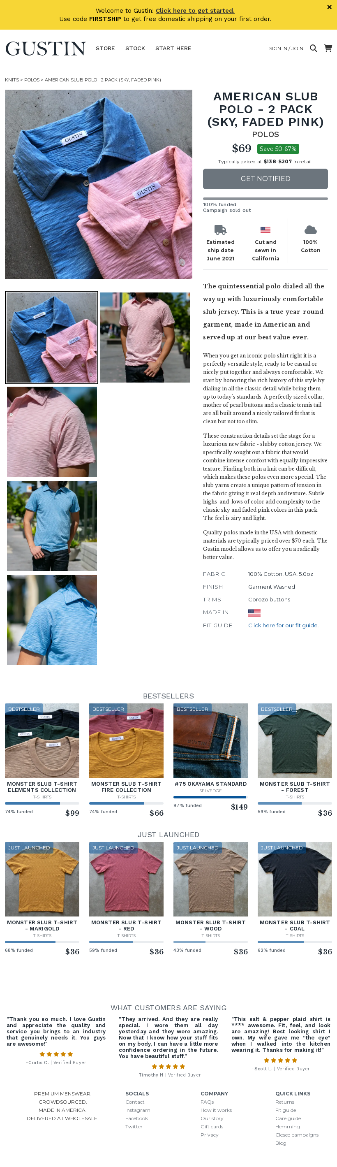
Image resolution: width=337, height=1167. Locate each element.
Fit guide (285, 1110)
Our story (212, 1118)
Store (105, 48)
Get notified (266, 179)
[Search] (313, 48)
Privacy (210, 1135)
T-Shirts (42, 797)
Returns (284, 1102)
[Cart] (328, 48)
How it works (216, 1110)
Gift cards (212, 1126)
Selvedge (210, 790)
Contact (135, 1102)
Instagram (137, 1110)
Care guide (288, 1118)
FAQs (207, 1102)
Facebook (136, 1118)
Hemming (287, 1126)
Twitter (134, 1126)
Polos (31, 80)
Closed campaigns (297, 1135)
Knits (12, 80)
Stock (135, 48)
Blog (280, 1143)
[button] (99, 184)
